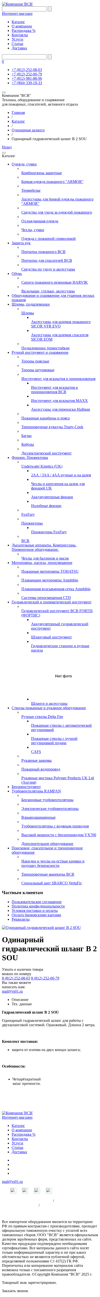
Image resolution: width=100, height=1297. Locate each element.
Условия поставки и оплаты (35, 910)
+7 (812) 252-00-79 (27, 74)
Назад (7, 147)
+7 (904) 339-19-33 (27, 83)
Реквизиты (21, 919)
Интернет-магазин (17, 13)
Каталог (18, 22)
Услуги (17, 39)
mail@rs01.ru (12, 991)
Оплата (47, 1205)
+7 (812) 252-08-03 (27, 70)
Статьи (17, 44)
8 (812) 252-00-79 (45, 978)
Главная (18, 112)
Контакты (20, 35)
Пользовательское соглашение (37, 902)
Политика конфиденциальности (38, 906)
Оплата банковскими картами (36, 915)
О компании (22, 26)
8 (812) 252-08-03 (16, 978)
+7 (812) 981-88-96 (27, 78)
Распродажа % (23, 30)
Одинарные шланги (28, 130)
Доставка (19, 48)
